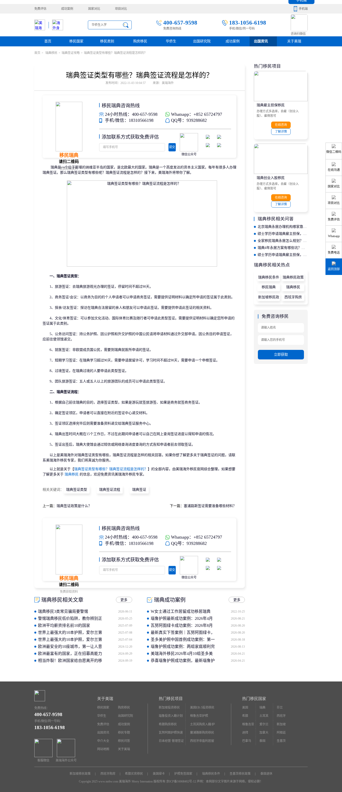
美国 (245, 707)
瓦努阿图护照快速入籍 (171, 734)
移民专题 (124, 732)
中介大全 (103, 741)
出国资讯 (103, 732)
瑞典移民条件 (268, 277)
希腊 (245, 716)
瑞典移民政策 (293, 277)
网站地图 (103, 749)
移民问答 (124, 741)
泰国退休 (266, 773)
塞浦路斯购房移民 (202, 732)
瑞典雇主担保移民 (271, 105)
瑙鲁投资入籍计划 (171, 716)
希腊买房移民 (134, 773)
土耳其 (263, 716)
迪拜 (245, 732)
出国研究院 (202, 41)
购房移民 (140, 41)
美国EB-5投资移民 (202, 707)
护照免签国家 (183, 773)
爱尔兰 (263, 724)
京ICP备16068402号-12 (181, 781)
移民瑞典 (269, 287)
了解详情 (281, 131)
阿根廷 (281, 732)
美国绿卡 (159, 773)
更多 (123, 600)
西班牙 (281, 716)
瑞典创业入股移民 (271, 178)
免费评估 (40, 9)
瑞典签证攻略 (71, 53)
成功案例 (67, 9)
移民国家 (76, 41)
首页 (47, 41)
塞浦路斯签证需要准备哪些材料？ (210, 506)
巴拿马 (246, 741)
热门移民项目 (171, 699)
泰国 (262, 741)
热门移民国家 (254, 699)
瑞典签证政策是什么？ (74, 506)
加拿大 (263, 732)
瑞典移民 (51, 53)
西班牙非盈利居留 (202, 741)
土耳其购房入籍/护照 (202, 726)
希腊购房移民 (168, 724)
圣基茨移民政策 (240, 773)
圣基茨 (281, 741)
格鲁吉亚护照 (199, 716)
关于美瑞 (294, 41)
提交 (172, 147)
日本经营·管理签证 (171, 741)
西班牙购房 (293, 297)
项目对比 (121, 9)
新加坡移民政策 (268, 298)
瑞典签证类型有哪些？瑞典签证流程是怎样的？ (111, 469)
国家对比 (94, 9)
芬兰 (280, 707)
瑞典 (262, 707)
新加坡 (281, 724)
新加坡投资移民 (169, 707)
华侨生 (171, 41)
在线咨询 (281, 125)
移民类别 (107, 41)
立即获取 (281, 354)
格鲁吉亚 (248, 724)
